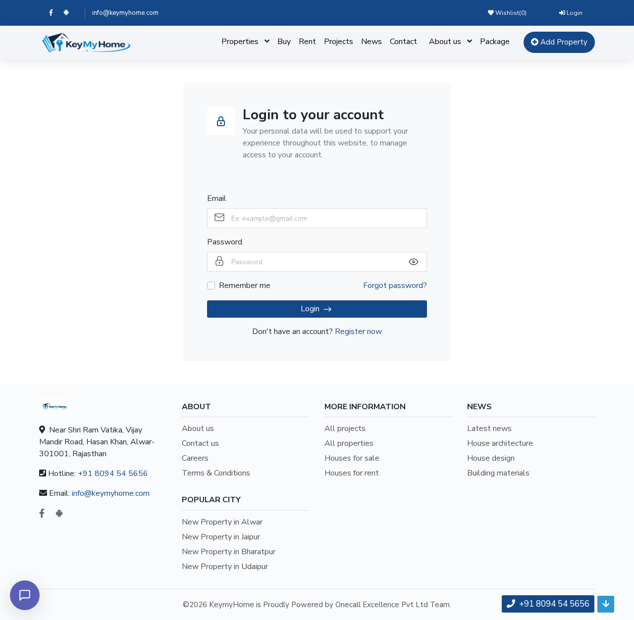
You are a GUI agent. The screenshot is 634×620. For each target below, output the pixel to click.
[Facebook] (56, 12)
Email (216, 198)
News (371, 41)
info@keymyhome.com (125, 12)
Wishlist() (510, 13)
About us (445, 41)
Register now (358, 331)
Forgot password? (395, 285)
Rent (307, 41)
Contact (403, 41)
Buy (284, 41)
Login (573, 13)
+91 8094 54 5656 (113, 473)
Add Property (562, 42)
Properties (240, 41)
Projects (338, 41)
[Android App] (70, 12)
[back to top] (605, 604)
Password (224, 242)
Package (495, 41)
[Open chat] (25, 595)
